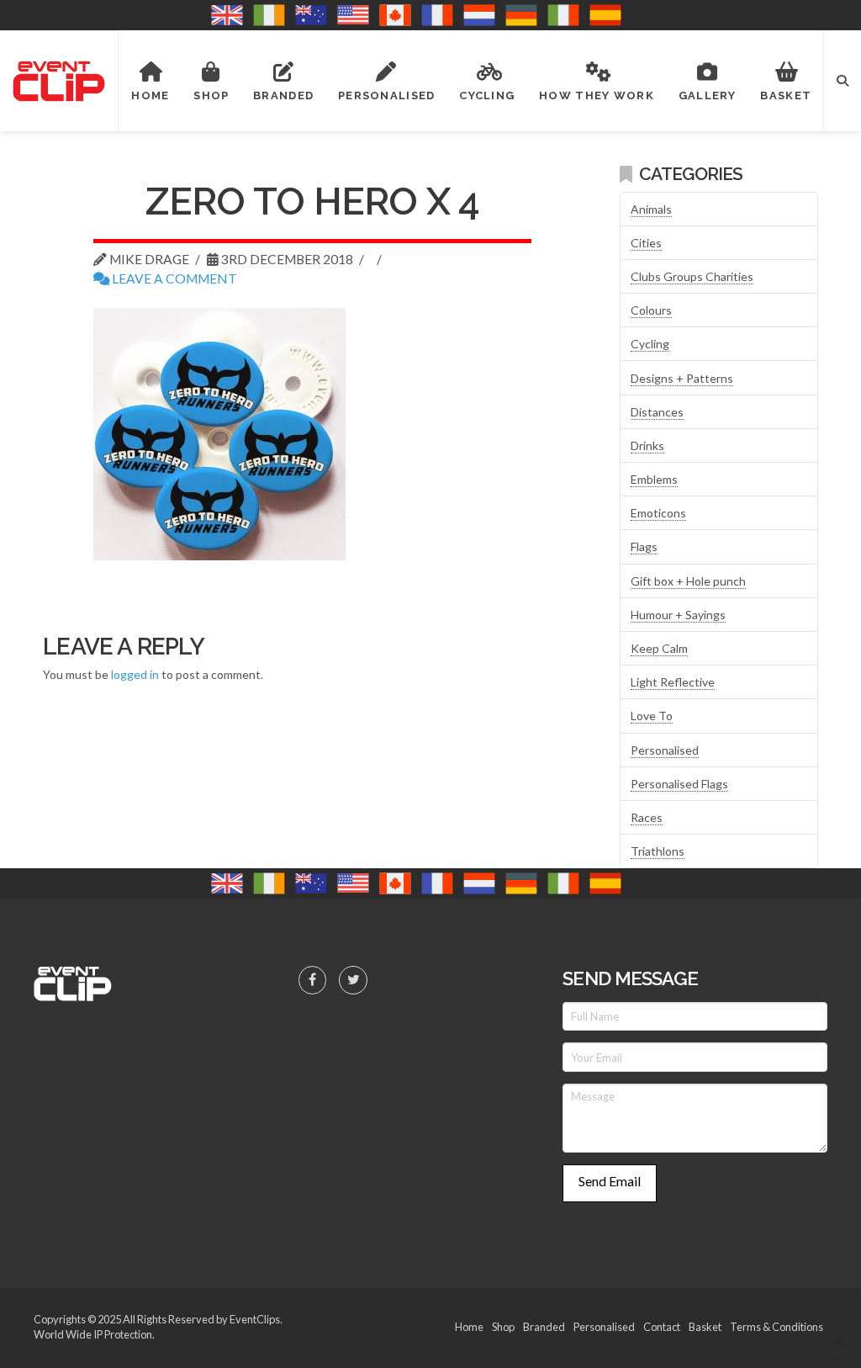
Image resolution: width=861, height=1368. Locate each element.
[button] (842, 81)
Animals (651, 209)
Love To (652, 715)
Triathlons (657, 851)
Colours (651, 310)
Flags (644, 546)
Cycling (650, 344)
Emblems (654, 479)
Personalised (665, 750)
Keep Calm (659, 648)
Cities (646, 243)
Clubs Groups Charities (692, 276)
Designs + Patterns (682, 378)
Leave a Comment (173, 278)
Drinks (647, 445)
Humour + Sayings (678, 614)
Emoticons (658, 513)
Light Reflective (673, 682)
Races (647, 817)
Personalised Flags (679, 784)
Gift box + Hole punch (688, 581)
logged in (135, 674)
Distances (657, 412)
